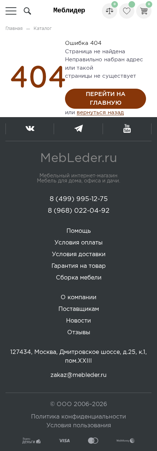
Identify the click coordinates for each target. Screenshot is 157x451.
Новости (78, 321)
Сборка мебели (79, 278)
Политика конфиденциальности (78, 417)
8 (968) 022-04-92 (79, 211)
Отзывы (78, 332)
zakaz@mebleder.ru (78, 375)
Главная (14, 29)
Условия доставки (79, 254)
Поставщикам (78, 309)
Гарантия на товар (78, 266)
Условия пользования (78, 425)
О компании (78, 297)
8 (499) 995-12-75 (79, 199)
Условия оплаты (78, 243)
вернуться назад (100, 112)
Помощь (78, 231)
